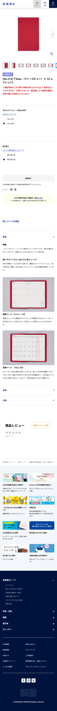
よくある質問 (7, 666)
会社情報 (6, 644)
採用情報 (6, 650)
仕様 (5, 390)
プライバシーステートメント (35, 666)
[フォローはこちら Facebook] (23, 680)
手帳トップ (22, 462)
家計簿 (5, 623)
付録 (5, 400)
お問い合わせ (30, 644)
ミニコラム (9, 585)
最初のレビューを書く (42, 425)
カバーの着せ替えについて (12, 150)
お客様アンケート (9, 661)
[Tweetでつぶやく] (15, 189)
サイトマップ (30, 650)
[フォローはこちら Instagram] (11, 189)
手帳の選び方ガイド (12, 596)
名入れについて (8, 114)
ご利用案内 (29, 655)
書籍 (4, 617)
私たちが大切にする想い (14, 589)
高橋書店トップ (8, 462)
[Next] (52, 34)
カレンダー (7, 629)
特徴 (5, 236)
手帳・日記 (7, 611)
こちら (40, 198)
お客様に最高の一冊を (13, 592)
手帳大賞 (8, 604)
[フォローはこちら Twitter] (34, 680)
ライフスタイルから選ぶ (14, 600)
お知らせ (6, 655)
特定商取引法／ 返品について (36, 661)
